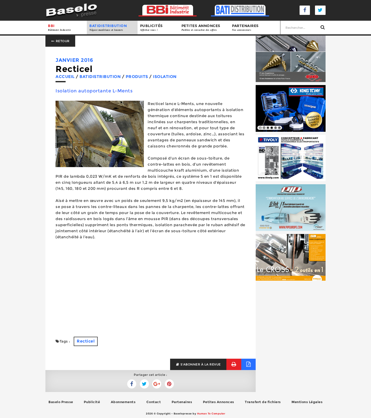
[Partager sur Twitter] (131, 383)
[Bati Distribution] (240, 10)
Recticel (86, 341)
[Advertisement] (151, 291)
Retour (62, 41)
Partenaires (245, 27)
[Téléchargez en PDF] (248, 364)
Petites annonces (200, 27)
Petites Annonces (218, 402)
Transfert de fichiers (263, 402)
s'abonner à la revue (200, 364)
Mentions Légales (307, 402)
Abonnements (123, 402)
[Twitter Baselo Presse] (320, 10)
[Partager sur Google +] (156, 383)
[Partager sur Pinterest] (169, 383)
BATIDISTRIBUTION (108, 27)
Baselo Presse (60, 402)
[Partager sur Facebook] (144, 383)
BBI (59, 27)
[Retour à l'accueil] (71, 10)
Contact (153, 402)
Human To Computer (211, 413)
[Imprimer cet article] (233, 364)
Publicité (92, 402)
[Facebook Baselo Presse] (305, 10)
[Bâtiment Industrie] (167, 10)
